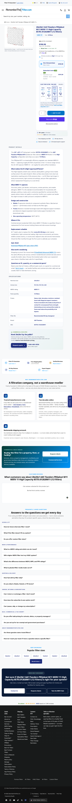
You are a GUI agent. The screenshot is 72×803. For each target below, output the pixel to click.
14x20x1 (54, 656)
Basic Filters (20, 727)
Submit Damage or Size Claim (35, 737)
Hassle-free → (12, 370)
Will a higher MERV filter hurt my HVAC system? (20, 555)
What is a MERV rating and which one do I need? (20, 549)
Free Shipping (35, 793)
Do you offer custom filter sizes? (15, 539)
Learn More (20, 3)
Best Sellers (20, 715)
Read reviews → (57, 363)
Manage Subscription (8, 763)
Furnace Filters (18, 779)
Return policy (8, 759)
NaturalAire (7, 406)
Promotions (7, 745)
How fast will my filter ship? (13, 578)
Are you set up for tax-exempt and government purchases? (24, 622)
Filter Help (59, 793)
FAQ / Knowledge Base (35, 720)
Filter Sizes (20, 722)
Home (7, 22)
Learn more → (12, 363)
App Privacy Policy (9, 771)
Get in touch (19, 268)
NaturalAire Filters (22, 737)
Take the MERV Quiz (57, 691)
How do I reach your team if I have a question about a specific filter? (27, 639)
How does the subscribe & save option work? (19, 600)
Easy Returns (43, 793)
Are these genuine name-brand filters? (17, 632)
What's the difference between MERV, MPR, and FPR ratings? (25, 561)
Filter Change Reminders (34, 742)
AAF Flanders (17, 404)
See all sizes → (36, 661)
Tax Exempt (33, 734)
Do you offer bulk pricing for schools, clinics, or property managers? (27, 616)
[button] (3, 10)
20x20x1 (36, 656)
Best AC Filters (8, 747)
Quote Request (52, 3)
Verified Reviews (9, 731)
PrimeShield (15, 406)
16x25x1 (7, 656)
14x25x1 (45, 656)
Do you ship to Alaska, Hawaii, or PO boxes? (19, 584)
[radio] (52, 64)
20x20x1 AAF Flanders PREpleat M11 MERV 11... (24, 22)
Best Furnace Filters (8, 751)
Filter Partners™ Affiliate (8, 742)
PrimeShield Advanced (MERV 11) (45, 252)
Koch (23, 404)
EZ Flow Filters (21, 732)
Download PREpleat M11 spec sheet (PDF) (24, 245)
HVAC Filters (36, 779)
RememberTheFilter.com (14, 793)
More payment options (52, 123)
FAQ (43, 3)
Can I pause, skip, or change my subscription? (19, 606)
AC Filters (27, 779)
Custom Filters (21, 729)
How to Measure (9, 755)
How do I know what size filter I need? (17, 527)
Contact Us (14, 691)
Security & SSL (51, 793)
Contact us (36, 796)
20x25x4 (64, 656)
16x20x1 (26, 656)
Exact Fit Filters (22, 734)
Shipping (7, 757)
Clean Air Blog (8, 733)
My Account (64, 3)
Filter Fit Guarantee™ (7, 737)
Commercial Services (55, 460)
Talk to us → (45, 370)
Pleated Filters (21, 724)
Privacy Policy (8, 774)
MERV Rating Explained (8, 727)
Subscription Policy (10, 767)
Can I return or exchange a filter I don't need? (19, 594)
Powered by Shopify (9, 796)
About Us (7, 719)
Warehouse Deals (22, 739)
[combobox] (36, 16)
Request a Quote (55, 454)
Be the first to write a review (36, 490)
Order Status (34, 729)
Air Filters (44, 779)
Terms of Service (9, 769)
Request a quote (18, 345)
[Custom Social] (26, 800)
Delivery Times (34, 724)
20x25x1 (17, 656)
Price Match (33, 726)
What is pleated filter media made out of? (18, 568)
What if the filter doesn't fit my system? (17, 533)
